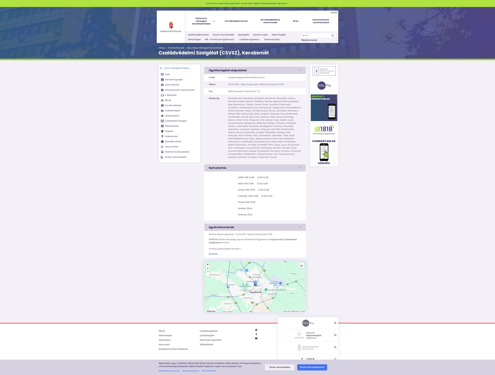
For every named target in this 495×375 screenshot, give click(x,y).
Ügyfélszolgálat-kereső (198, 34)
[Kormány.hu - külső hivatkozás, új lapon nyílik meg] (308, 347)
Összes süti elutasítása (279, 367)
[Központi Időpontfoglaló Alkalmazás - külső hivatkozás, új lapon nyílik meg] (308, 335)
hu (332, 13)
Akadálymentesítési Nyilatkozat (173, 349)
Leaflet (287, 311)
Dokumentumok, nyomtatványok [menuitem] (321, 21)
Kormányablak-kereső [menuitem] (236, 21)
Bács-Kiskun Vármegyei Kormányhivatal (205, 48)
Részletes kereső (309, 40)
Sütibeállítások (206, 345)
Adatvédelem (165, 340)
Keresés (333, 36)
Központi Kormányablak (223, 34)
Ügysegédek (243, 34)
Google (302, 311)
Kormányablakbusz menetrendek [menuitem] (270, 21)
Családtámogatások (248, 39)
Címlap (162, 48)
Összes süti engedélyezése (312, 367)
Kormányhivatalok (171, 31)
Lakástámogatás (207, 335)
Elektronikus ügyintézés (211, 340)
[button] (255, 70)
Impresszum (164, 345)
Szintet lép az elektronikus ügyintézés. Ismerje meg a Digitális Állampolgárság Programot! (246, 3)
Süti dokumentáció (190, 371)
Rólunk (162, 331)
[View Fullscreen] (208, 274)
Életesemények (271, 39)
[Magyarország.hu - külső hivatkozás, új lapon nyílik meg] (308, 323)
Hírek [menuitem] (295, 21)
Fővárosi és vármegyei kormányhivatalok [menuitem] (201, 21)
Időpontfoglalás (279, 34)
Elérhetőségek (194, 39)
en (336, 13)
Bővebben (213, 254)
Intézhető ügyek (260, 34)
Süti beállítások (209, 371)
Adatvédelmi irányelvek (169, 371)
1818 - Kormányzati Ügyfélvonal (219, 39)
